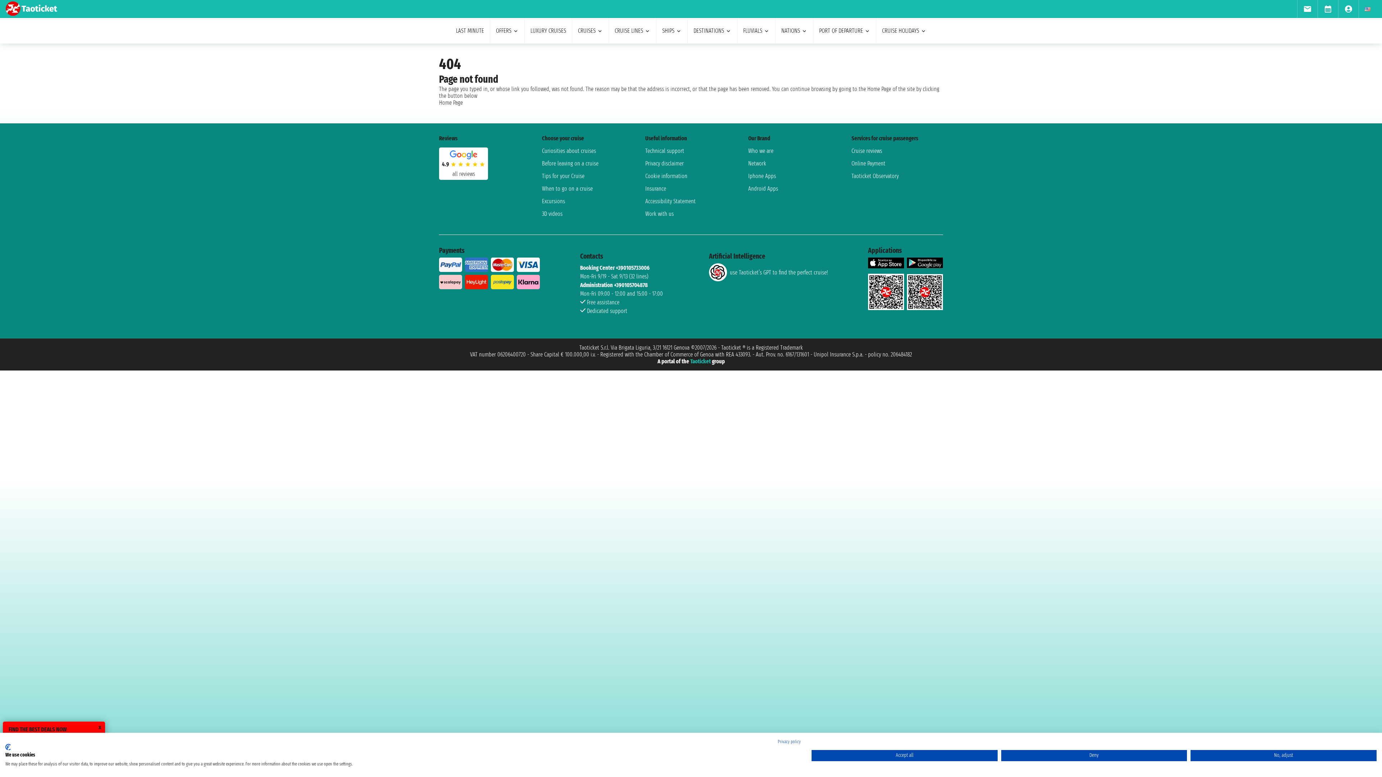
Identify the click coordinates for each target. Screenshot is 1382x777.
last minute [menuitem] (470, 30)
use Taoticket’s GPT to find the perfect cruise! (779, 272)
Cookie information (666, 176)
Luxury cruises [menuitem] (548, 30)
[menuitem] (1307, 9)
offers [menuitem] (503, 30)
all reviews (463, 174)
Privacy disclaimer (664, 163)
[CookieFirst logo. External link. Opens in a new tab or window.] (8, 747)
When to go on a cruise (567, 188)
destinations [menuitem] (709, 30)
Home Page (451, 102)
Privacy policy (789, 741)
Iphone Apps (762, 176)
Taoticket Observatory (875, 176)
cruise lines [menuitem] (629, 30)
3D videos (552, 213)
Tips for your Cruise (563, 176)
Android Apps (763, 188)
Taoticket (700, 361)
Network (757, 163)
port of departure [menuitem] (841, 30)
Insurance (655, 188)
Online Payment (868, 163)
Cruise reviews (867, 150)
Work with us (659, 213)
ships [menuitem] (668, 30)
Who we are (760, 150)
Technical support (664, 150)
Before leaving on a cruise (570, 163)
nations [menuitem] (790, 30)
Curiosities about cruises (569, 150)
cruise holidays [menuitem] (900, 30)
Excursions (553, 201)
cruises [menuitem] (587, 30)
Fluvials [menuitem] (752, 30)
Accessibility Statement (670, 201)
